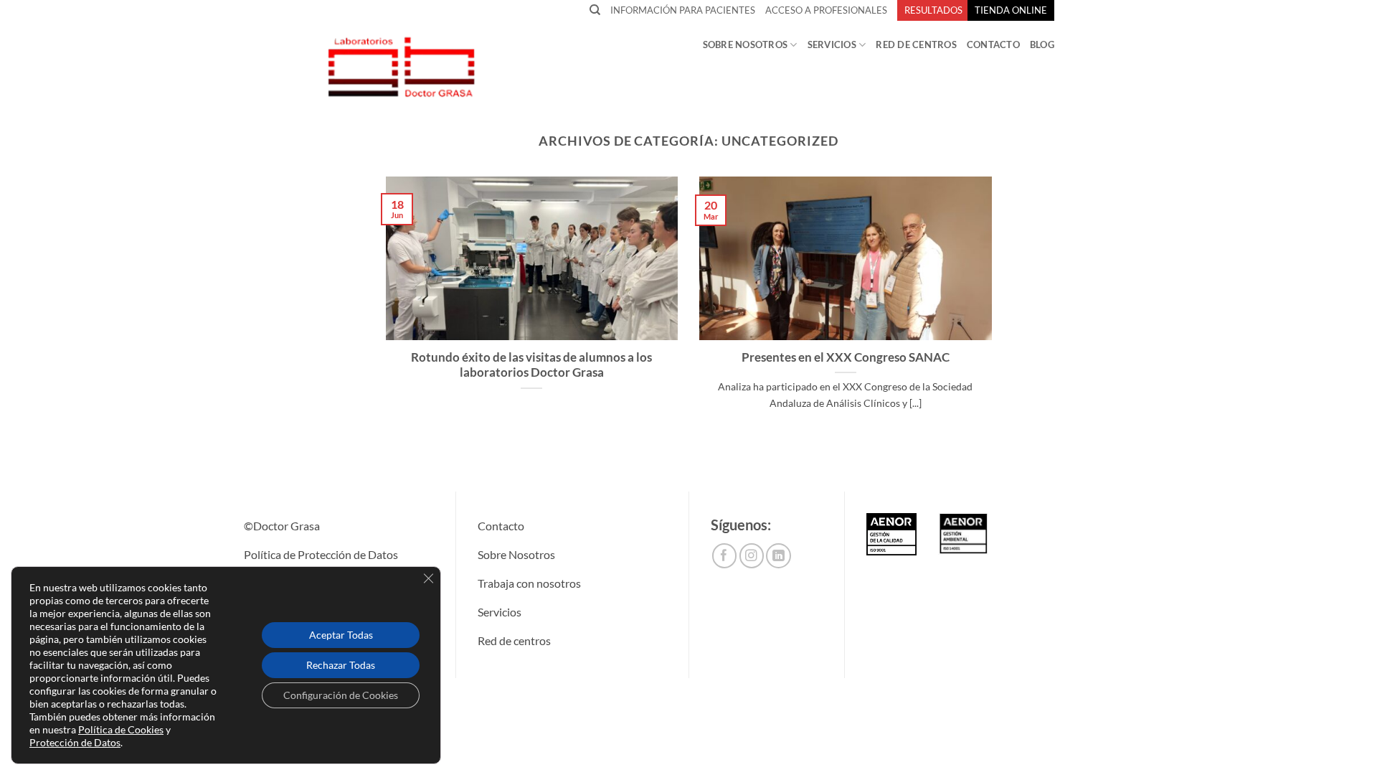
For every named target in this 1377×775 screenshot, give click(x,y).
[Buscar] (595, 10)
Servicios (832, 44)
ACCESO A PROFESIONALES (826, 10)
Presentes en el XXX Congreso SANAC (846, 357)
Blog (1042, 44)
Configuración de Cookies (340, 695)
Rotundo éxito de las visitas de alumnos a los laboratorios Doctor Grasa (531, 365)
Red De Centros (916, 44)
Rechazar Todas (340, 665)
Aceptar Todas (341, 635)
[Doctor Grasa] (400, 66)
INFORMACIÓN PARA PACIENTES (682, 10)
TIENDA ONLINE (1011, 10)
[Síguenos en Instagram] (752, 555)
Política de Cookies (121, 729)
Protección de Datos (74, 742)
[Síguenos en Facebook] (724, 555)
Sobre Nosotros (745, 44)
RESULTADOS (933, 10)
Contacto (993, 44)
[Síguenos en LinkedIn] (778, 555)
